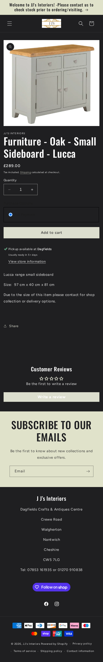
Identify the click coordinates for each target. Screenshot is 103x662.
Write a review (51, 397)
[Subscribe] (88, 471)
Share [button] (14, 326)
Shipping (25, 172)
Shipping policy (51, 651)
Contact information (80, 651)
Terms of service (25, 651)
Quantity (10, 180)
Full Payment (24, 214)
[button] (9, 23)
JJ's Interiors (31, 643)
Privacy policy (82, 643)
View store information (27, 261)
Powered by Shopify (54, 643)
